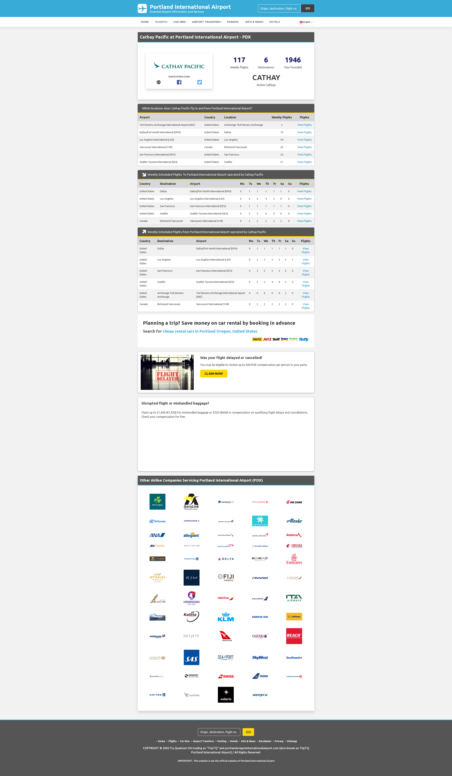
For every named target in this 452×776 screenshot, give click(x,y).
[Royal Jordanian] (157, 657)
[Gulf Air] (157, 597)
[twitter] (199, 81)
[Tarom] (260, 675)
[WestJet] (260, 694)
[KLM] (226, 616)
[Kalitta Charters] (192, 616)
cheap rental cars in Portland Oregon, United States (210, 331)
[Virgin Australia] (192, 694)
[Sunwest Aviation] (192, 675)
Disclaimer (265, 741)
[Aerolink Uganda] (192, 501)
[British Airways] (226, 545)
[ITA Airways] (294, 597)
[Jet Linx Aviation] (157, 616)
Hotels (274, 21)
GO (307, 8)
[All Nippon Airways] (157, 534)
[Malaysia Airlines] (157, 636)
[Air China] (294, 501)
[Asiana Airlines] (260, 534)
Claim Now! (214, 373)
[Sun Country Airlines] (157, 676)
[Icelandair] (260, 598)
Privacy (279, 741)
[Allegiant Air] (192, 534)
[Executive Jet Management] (192, 577)
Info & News (254, 21)
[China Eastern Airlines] (294, 545)
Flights (160, 21)
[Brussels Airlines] (260, 545)
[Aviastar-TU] (157, 545)
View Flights (304, 124)
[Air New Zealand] (226, 521)
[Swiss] (226, 676)
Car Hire (179, 21)
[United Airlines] (157, 694)
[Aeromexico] (226, 501)
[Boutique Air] (192, 545)
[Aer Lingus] (157, 501)
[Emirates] (294, 558)
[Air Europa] (157, 521)
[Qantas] (226, 635)
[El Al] (260, 558)
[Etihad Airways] (157, 577)
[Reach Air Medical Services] (294, 635)
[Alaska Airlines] (294, 520)
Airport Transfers (206, 21)
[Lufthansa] (294, 616)
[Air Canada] (260, 501)
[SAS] (192, 657)
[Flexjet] (294, 577)
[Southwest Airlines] (294, 657)
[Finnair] (260, 577)
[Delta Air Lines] (226, 558)
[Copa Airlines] (192, 558)
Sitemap (292, 741)
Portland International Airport (190, 8)
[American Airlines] (226, 534)
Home (145, 21)
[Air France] (192, 520)
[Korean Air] (260, 616)
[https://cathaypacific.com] (158, 81)
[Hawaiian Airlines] (192, 597)
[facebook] (179, 81)
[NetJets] (192, 636)
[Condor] (157, 558)
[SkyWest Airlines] (260, 657)
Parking (233, 21)
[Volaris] (226, 694)
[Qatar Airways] (260, 636)
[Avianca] (294, 534)
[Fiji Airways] (226, 577)
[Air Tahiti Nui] (260, 520)
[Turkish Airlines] (294, 676)
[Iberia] (226, 598)
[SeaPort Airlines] (226, 657)
